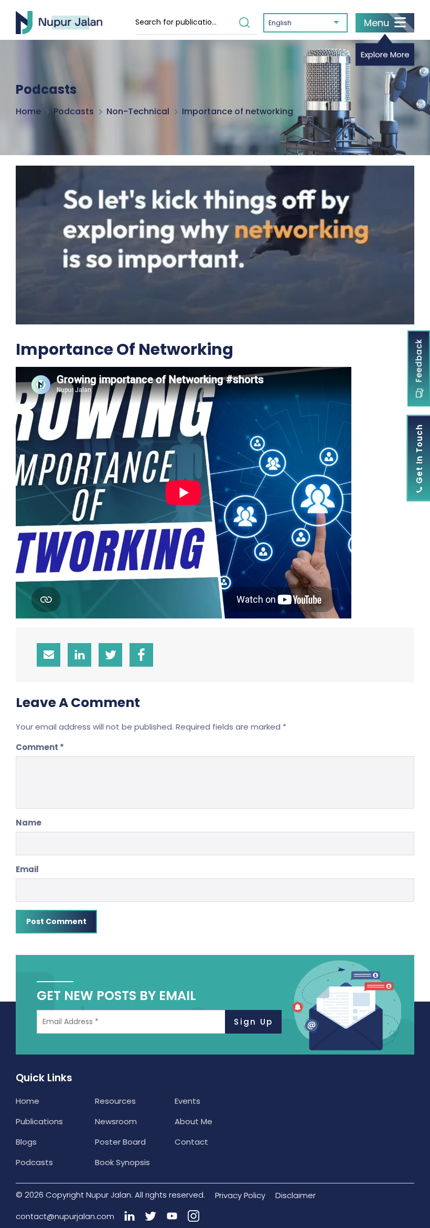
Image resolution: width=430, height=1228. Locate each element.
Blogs (26, 1141)
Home (28, 111)
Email (27, 869)
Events (187, 1100)
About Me (193, 1121)
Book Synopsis (122, 1162)
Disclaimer (295, 1195)
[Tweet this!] (110, 655)
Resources (115, 1100)
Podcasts (73, 111)
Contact (191, 1141)
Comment (40, 747)
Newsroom (116, 1121)
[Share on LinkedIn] (79, 655)
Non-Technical (137, 111)
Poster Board (120, 1141)
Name (28, 822)
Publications (39, 1121)
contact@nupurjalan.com (65, 1216)
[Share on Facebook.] (141, 655)
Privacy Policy (240, 1195)
